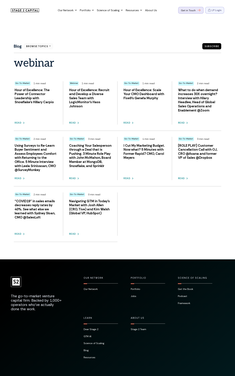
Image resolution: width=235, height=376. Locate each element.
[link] (25, 10)
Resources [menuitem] (89, 357)
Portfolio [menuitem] (138, 278)
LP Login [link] (216, 10)
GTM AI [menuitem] (87, 336)
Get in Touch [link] (188, 10)
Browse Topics (37, 46)
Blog (18, 46)
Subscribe (212, 46)
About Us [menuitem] (137, 318)
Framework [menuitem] (184, 303)
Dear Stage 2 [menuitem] (91, 329)
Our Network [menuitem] (93, 278)
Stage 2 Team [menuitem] (138, 329)
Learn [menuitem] (88, 318)
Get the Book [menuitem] (185, 289)
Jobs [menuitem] (133, 296)
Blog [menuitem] (86, 350)
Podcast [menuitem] (182, 296)
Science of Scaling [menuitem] (192, 278)
